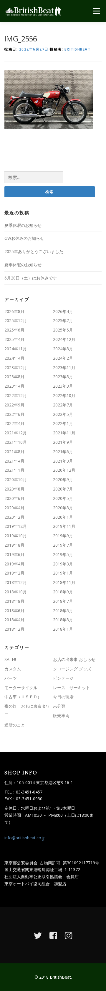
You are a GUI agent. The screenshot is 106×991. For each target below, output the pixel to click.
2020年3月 (63, 507)
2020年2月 (14, 517)
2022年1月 (63, 423)
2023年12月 (15, 367)
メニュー (96, 11)
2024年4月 (14, 358)
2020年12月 (64, 470)
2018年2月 (14, 629)
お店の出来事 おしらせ (74, 659)
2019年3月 (63, 564)
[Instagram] (68, 935)
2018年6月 (14, 610)
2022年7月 (63, 405)
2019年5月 (63, 554)
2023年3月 (63, 386)
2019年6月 (14, 554)
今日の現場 (63, 696)
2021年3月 (63, 461)
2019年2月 (14, 573)
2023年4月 (14, 386)
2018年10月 (15, 592)
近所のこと (14, 725)
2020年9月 (63, 479)
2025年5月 (63, 330)
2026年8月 (14, 311)
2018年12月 (15, 582)
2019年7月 (63, 545)
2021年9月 (63, 442)
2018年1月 (63, 629)
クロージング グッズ (72, 669)
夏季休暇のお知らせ (23, 225)
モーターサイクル (20, 687)
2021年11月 (64, 433)
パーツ (10, 678)
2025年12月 (15, 320)
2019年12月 (15, 526)
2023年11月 (64, 367)
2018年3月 (63, 619)
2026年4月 (63, 311)
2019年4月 (14, 564)
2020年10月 (15, 479)
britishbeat (77, 49)
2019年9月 (63, 535)
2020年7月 (63, 489)
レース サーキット (71, 687)
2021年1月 (14, 470)
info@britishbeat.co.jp (25, 838)
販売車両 (61, 715)
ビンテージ (63, 678)
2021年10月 (15, 442)
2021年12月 (15, 433)
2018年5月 (63, 610)
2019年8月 (14, 545)
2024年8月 (63, 348)
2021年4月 (14, 461)
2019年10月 (15, 535)
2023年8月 (14, 376)
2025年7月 (63, 320)
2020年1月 (63, 517)
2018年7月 (63, 601)
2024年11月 (15, 348)
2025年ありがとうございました (33, 251)
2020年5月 (63, 498)
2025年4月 (14, 339)
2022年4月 (14, 423)
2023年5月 (63, 376)
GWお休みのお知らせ (24, 238)
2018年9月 (63, 592)
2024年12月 (64, 339)
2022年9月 (14, 405)
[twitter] (38, 935)
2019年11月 (64, 526)
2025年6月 (14, 330)
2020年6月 (14, 498)
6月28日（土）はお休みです (30, 278)
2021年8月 (14, 451)
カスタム (12, 669)
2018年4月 (14, 619)
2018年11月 (64, 582)
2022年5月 (63, 414)
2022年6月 (14, 414)
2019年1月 (63, 573)
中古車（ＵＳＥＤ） (23, 696)
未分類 (59, 706)
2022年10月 (64, 395)
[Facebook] (53, 935)
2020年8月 (14, 489)
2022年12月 (15, 395)
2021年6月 (63, 451)
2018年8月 (14, 601)
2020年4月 (14, 507)
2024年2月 (63, 358)
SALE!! (10, 659)
